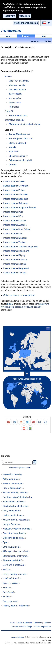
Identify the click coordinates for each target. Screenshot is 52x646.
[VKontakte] (45, 422)
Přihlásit (47, 41)
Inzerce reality (15, 94)
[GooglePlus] (8, 422)
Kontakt (12, 147)
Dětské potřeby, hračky (14, 533)
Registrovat (36, 41)
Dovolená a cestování (13, 565)
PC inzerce (14, 107)
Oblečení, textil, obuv (13, 538)
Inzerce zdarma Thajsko (14, 242)
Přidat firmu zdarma (18, 115)
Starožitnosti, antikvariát (15, 556)
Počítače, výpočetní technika (17, 497)
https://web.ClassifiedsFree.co (27, 379)
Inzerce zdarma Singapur (15, 238)
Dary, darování (10, 601)
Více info (24, 15)
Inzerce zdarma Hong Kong (16, 251)
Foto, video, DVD (11, 510)
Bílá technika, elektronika (15, 506)
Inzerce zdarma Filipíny (14, 255)
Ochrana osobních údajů (20, 160)
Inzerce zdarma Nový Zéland (17, 229)
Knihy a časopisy (11, 524)
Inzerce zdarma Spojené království (19, 207)
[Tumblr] (39, 422)
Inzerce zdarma (17, 637)
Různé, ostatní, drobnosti (15, 605)
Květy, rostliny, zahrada (14, 574)
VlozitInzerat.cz (11, 30)
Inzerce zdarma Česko (14, 181)
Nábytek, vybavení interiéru (16, 528)
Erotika (6, 587)
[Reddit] (24, 428)
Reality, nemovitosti (12, 483)
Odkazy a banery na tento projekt (18, 295)
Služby (6, 596)
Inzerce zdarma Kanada (14, 220)
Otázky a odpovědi (17, 143)
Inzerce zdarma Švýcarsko (15, 203)
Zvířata (6, 569)
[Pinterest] (33, 422)
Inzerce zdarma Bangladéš (16, 268)
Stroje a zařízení (11, 547)
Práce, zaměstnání (12, 488)
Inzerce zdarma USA (13, 216)
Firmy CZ (9, 111)
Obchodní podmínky (18, 156)
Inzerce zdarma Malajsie (14, 264)
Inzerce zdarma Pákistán (15, 260)
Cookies (13, 164)
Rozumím (9, 15)
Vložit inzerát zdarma (26, 23)
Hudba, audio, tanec (13, 515)
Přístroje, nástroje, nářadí (15, 551)
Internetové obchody (14, 120)
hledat (10, 304)
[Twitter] (15, 422)
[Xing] (30, 428)
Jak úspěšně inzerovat (19, 134)
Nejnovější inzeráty (12, 474)
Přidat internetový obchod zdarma (24, 124)
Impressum (14, 151)
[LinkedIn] (27, 422)
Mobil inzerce (15, 102)
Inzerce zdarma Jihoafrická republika (20, 247)
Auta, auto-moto (11, 479)
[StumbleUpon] (21, 422)
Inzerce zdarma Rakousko (15, 199)
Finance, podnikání (12, 560)
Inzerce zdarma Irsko (13, 212)
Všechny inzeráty (17, 85)
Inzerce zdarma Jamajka (14, 273)
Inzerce (8, 76)
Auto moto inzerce (17, 89)
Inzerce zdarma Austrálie (15, 225)
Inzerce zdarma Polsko (14, 190)
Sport (5, 542)
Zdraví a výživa (10, 583)
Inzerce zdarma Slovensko (15, 186)
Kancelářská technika (13, 501)
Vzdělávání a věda (12, 578)
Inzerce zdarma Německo (15, 194)
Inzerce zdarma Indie (13, 233)
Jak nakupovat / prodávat (20, 138)
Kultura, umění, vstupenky (16, 519)
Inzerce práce (15, 98)
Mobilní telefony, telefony (15, 492)
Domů (12, 623)
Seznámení (8, 592)
